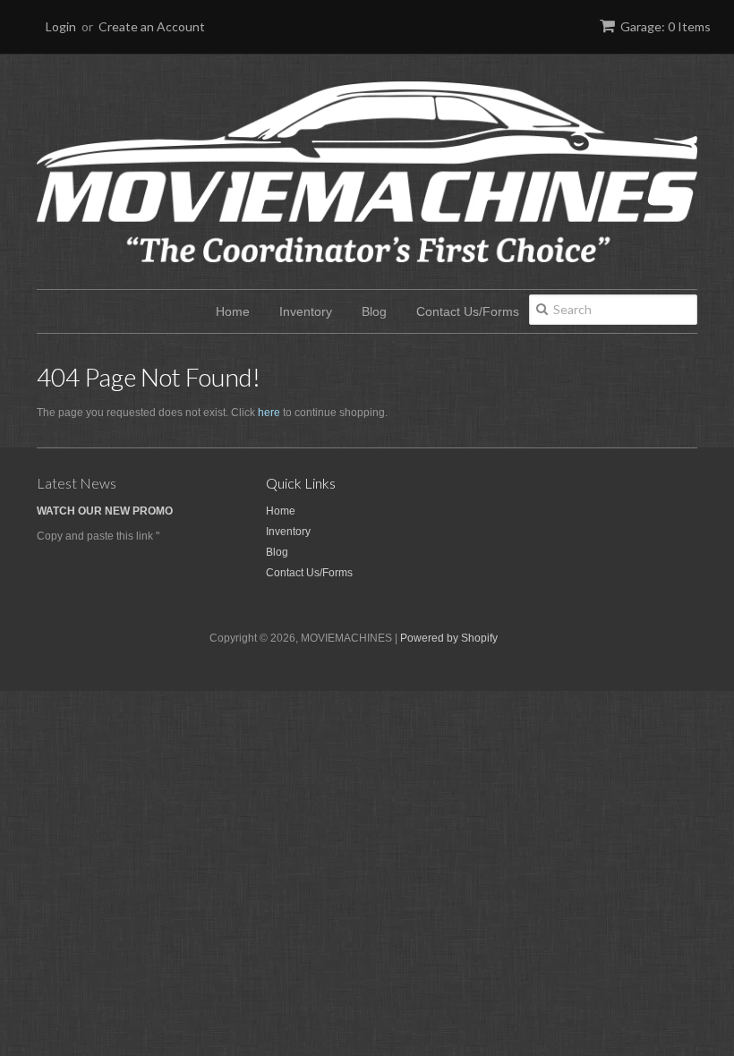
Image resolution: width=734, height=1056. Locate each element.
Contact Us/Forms (467, 311)
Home (233, 311)
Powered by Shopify (449, 638)
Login (61, 26)
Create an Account (151, 26)
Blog (374, 311)
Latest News (76, 482)
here (269, 412)
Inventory (305, 311)
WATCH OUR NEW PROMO (105, 511)
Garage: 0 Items (665, 26)
